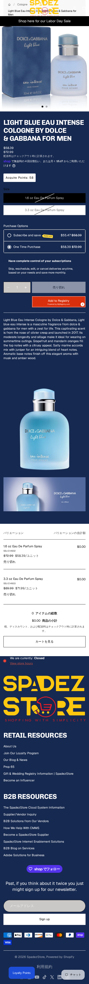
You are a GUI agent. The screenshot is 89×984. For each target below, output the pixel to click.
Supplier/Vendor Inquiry (20, 814)
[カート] (84, 8)
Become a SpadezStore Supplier (26, 835)
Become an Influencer (19, 780)
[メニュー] (5, 8)
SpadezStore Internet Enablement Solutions (33, 841)
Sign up (44, 919)
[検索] (14, 8)
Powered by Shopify (60, 957)
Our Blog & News (15, 760)
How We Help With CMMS (21, 828)
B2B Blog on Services (18, 848)
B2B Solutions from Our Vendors (26, 821)
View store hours (21, 663)
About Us (9, 746)
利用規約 (44, 966)
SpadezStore (36, 957)
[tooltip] (82, 304)
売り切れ (59, 287)
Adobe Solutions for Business (23, 855)
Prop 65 (8, 767)
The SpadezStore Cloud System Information (34, 807)
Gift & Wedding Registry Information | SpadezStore (38, 774)
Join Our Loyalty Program (21, 753)
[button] (59, 301)
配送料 (42, 626)
